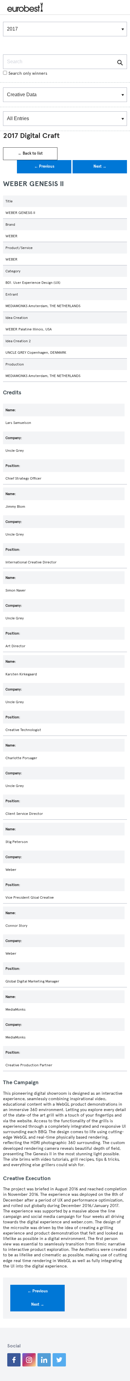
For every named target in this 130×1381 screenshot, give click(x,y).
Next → (99, 166)
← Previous (44, 166)
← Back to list (30, 153)
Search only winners (27, 73)
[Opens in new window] (14, 1359)
